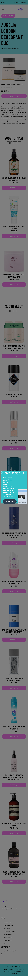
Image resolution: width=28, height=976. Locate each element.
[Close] (2, 472)
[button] (10, 501)
